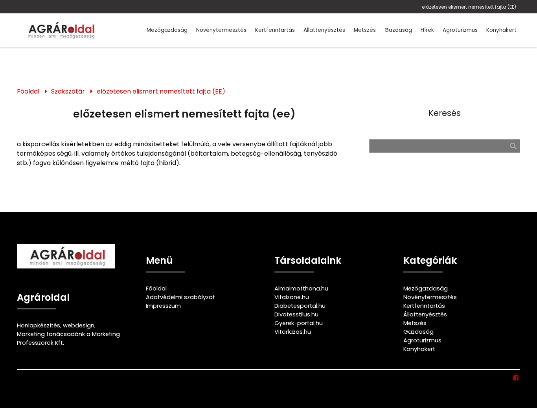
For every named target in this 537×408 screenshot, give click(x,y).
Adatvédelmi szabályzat (180, 297)
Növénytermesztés (221, 30)
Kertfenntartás (275, 30)
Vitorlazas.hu (292, 332)
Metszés (365, 30)
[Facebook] (516, 378)
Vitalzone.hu (291, 297)
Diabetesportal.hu (300, 306)
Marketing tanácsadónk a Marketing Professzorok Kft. (68, 338)
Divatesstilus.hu (296, 314)
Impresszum (163, 306)
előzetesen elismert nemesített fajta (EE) (469, 7)
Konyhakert (501, 30)
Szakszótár (68, 91)
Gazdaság (398, 30)
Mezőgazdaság (167, 30)
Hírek (427, 30)
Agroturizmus (460, 30)
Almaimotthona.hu (301, 288)
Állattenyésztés (324, 30)
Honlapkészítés (38, 325)
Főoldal (28, 91)
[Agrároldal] (60, 30)
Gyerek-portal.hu (298, 323)
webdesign (78, 325)
